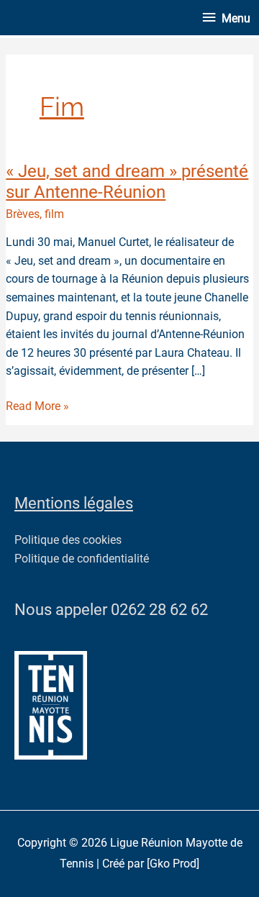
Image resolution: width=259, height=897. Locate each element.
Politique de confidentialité (81, 558)
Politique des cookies (68, 540)
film (54, 214)
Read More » (37, 405)
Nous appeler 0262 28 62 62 (111, 610)
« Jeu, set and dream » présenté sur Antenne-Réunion (127, 181)
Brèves (23, 214)
